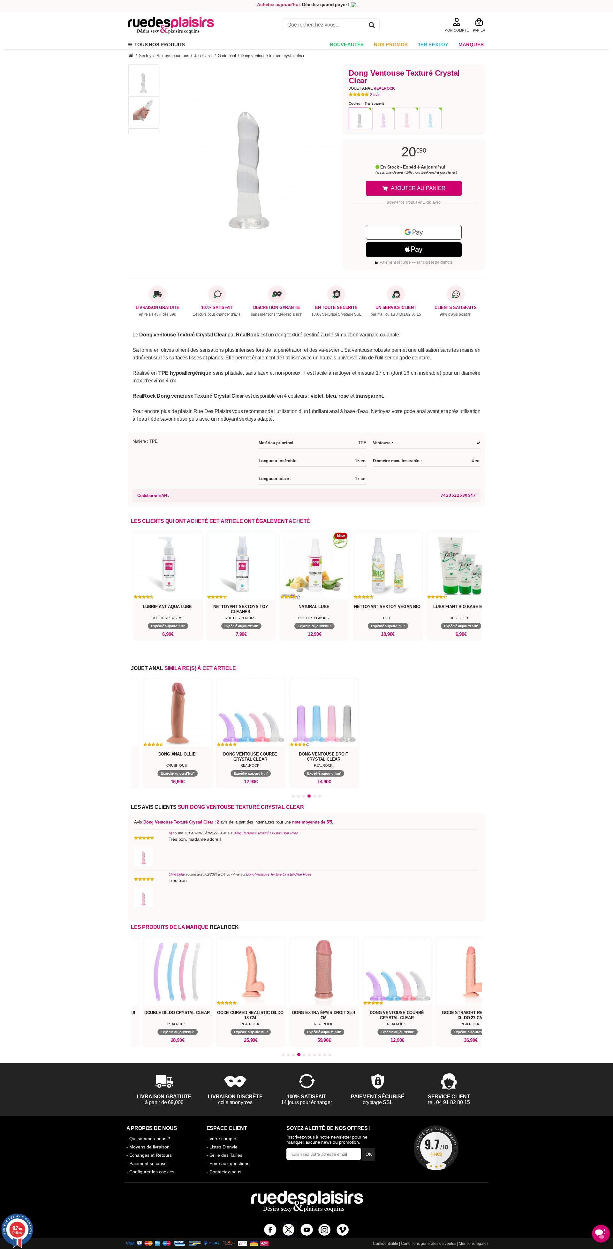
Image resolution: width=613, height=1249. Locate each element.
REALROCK (224, 927)
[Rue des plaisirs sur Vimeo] (342, 1229)
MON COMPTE (456, 30)
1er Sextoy (433, 44)
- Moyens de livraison (148, 1146)
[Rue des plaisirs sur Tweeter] (288, 1229)
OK (369, 1154)
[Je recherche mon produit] (372, 26)
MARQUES (471, 44)
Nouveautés (347, 44)
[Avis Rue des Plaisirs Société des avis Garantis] (436, 1147)
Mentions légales (473, 1243)
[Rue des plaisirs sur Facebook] (270, 1229)
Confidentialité (385, 1243)
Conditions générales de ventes (428, 1243)
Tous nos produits (158, 44)
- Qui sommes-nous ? (148, 1138)
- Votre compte (221, 1138)
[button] (293, 796)
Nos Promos (391, 44)
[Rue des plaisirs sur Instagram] (324, 1229)
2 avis (375, 95)
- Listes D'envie (222, 1146)
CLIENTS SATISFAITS (455, 307)
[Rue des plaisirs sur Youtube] (306, 1229)
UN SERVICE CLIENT (395, 307)
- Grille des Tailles (224, 1155)
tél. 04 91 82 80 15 (449, 1102)
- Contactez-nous (224, 1171)
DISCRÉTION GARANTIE (276, 307)
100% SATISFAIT (217, 307)
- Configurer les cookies (150, 1171)
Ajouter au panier (418, 188)
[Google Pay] (414, 232)
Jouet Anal (372, 88)
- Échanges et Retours (149, 1155)
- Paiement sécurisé (146, 1163)
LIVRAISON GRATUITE (157, 307)
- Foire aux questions (228, 1163)
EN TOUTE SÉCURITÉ (336, 307)
